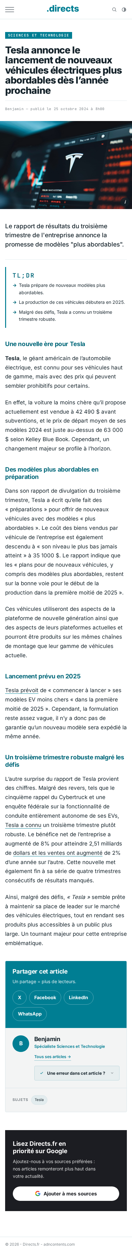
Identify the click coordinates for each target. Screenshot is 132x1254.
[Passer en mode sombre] (124, 9)
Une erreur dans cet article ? (76, 1073)
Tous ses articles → (52, 1056)
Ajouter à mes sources (70, 1194)
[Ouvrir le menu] (9, 9)
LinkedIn (78, 997)
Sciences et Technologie (38, 35)
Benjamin (14, 109)
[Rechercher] (114, 9)
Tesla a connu (23, 825)
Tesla (39, 1099)
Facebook (45, 997)
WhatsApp (30, 1013)
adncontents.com (59, 1244)
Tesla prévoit (21, 690)
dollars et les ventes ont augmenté (58, 853)
